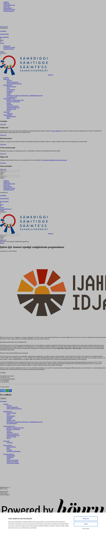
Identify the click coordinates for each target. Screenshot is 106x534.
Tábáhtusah (10, 113)
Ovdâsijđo (6, 2)
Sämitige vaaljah (11, 420)
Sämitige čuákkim (11, 86)
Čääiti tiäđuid (85, 528)
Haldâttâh (9, 92)
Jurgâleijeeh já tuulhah (9, 9)
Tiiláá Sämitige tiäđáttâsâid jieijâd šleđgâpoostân (54, 160)
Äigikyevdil (6, 6)
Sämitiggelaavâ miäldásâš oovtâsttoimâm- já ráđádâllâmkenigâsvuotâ (24, 95)
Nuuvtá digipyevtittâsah (13, 463)
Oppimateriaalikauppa (6, 209)
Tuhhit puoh (86, 518)
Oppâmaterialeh (11, 455)
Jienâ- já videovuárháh (12, 460)
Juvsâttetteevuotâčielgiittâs (13, 451)
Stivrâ (8, 88)
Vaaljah (9, 94)
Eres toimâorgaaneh (12, 97)
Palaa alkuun (3, 401)
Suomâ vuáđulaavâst (56, 131)
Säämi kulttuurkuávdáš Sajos (14, 83)
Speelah (9, 458)
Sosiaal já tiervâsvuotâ (12, 106)
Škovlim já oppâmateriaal (13, 101)
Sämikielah (9, 104)
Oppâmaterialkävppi (8, 11)
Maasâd (2, 243)
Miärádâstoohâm (7, 85)
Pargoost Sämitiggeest (12, 82)
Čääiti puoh (3, 124)
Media (8, 118)
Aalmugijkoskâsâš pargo (13, 107)
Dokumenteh (6, 46)
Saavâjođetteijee (11, 89)
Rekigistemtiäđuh (11, 116)
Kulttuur (9, 103)
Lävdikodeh (10, 91)
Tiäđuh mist (6, 3)
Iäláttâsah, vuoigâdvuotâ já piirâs (15, 100)
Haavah (9, 110)
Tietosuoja (9, 450)
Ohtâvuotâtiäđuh (7, 8)
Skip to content (4, 26)
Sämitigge (9, 80)
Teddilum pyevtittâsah (12, 461)
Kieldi (85, 524)
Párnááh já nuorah (11, 109)
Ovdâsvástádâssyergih (9, 5)
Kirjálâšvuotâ (10, 457)
